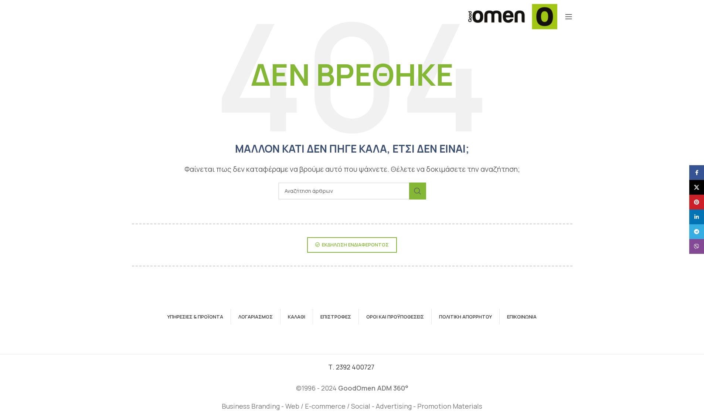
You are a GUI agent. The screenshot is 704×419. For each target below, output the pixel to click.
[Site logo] (512, 15)
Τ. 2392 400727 (352, 366)
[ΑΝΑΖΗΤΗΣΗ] (417, 191)
